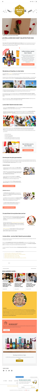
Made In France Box (6, 228)
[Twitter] (30, 1)
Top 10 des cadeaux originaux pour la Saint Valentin (13, 253)
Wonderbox (10, 73)
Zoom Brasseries (17, 380)
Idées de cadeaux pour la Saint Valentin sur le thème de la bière (15, 254)
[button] (36, 1)
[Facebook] (32, 1)
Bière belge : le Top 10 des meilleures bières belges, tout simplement (7, 285)
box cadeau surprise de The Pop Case (18, 222)
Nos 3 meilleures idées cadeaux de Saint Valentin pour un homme (15, 257)
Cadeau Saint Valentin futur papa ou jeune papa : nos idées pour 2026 (30, 285)
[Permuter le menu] (2, 1)
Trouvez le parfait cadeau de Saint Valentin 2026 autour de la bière (19, 285)
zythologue (10, 113)
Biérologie (10, 380)
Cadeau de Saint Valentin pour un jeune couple (12, 256)
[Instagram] (34, 1)
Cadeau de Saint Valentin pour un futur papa (12, 255)
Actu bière (5, 380)
